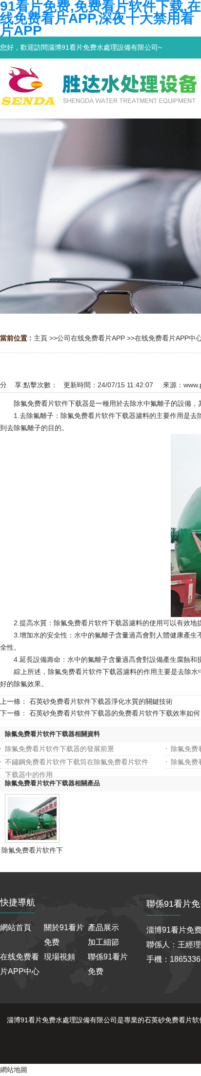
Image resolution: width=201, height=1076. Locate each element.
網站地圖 (13, 1070)
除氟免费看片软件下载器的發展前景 (59, 749)
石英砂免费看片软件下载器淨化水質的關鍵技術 (101, 701)
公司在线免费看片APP (91, 338)
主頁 (40, 338)
